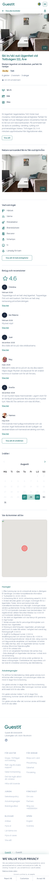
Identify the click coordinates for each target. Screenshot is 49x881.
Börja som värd (33, 758)
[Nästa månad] (45, 462)
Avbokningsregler (12, 801)
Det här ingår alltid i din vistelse (13, 778)
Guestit (8, 852)
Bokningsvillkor (11, 806)
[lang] (39, 4)
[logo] (9, 4)
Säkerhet (30, 767)
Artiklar (8, 821)
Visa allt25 (14, 441)
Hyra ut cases (11, 835)
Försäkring (30, 772)
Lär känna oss (11, 831)
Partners (30, 801)
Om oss (29, 796)
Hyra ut (8, 826)
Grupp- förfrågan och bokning (12, 759)
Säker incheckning (12, 772)
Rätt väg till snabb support (13, 766)
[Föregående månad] (4, 462)
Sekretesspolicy (12, 796)
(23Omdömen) (13, 80)
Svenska (30, 826)
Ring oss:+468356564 (31, 807)
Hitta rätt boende (12, 783)
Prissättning (31, 763)
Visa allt (8, 840)
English (29, 821)
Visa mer (5, 306)
